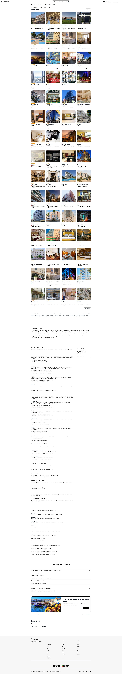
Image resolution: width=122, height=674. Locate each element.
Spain (47, 642)
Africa (37, 7)
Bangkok (63, 640)
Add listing (78, 642)
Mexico (48, 650)
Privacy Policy (51, 612)
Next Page (87, 308)
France (48, 640)
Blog (77, 650)
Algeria (41, 7)
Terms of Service (57, 612)
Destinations (79, 640)
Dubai (63, 644)
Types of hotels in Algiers (82, 351)
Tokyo (63, 650)
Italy (47, 648)
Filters (89, 9)
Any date (59, 1)
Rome (63, 652)
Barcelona (63, 654)
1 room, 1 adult (64, 1)
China (47, 652)
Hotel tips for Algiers (81, 356)
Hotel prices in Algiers (81, 353)
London (63, 642)
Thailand (48, 654)
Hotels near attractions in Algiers (83, 352)
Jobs (78, 652)
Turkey (48, 646)
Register (78, 646)
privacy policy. (88, 614)
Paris (62, 646)
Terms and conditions (52, 671)
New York (63, 648)
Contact (78, 648)
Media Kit (78, 654)
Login (78, 644)
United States (49, 644)
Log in (120, 1)
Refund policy (58, 671)
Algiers (55, 1)
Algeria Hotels (35, 623)
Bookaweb (33, 7)
